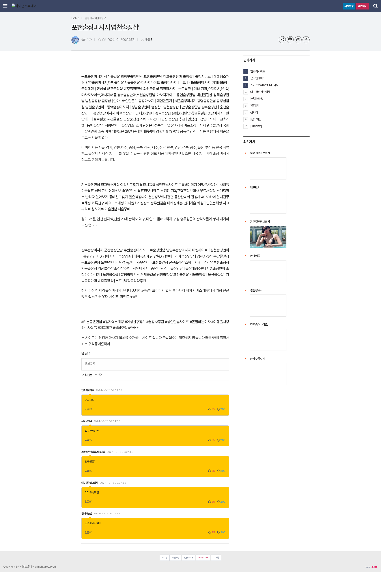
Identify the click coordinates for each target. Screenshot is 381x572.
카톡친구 (98, 203)
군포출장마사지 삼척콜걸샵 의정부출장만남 (112, 76)
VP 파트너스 (203, 557)
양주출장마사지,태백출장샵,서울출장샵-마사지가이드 (123, 82)
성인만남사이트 (167, 185)
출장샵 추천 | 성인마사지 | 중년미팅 (138, 268)
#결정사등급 (155, 322)
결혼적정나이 (138, 197)
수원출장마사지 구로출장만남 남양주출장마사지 (157, 250)
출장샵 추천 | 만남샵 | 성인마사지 (192, 119)
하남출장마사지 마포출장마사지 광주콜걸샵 (191, 125)
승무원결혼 (158, 203)
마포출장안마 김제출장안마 (135, 113)
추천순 (98, 374)
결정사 (195, 197)
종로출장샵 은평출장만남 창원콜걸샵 (181, 113)
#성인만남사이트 (177, 322)
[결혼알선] (256, 126)
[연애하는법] (257, 98)
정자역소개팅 (110, 185)
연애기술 (190, 203)
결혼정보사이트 (148, 191)
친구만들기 (90, 461)
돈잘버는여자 (187, 185)
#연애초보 (135, 328)
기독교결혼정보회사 (185, 191)
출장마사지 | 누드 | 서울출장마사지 (186, 82)
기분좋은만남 (90, 185)
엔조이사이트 (257, 71)
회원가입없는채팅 (209, 203)
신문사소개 (188, 557)
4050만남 (129, 191)
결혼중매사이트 (93, 523)
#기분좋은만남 (91, 322)
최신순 (88, 375)
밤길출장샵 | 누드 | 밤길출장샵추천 (122, 281)
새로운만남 (86, 421)
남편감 (165, 191)
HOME (75, 18)
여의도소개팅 (114, 203)
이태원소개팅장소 (137, 203)
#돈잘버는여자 (200, 322)
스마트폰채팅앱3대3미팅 (264, 85)
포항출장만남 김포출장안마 (163, 76)
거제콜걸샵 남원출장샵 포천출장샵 (164, 274)
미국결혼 (87, 191)
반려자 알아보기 (96, 197)
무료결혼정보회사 (260, 153)
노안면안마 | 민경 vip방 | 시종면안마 (126, 262)
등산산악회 (182, 197)
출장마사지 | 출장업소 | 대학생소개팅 (126, 256)
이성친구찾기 (129, 185)
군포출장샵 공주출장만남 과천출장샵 (133, 89)
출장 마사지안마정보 (95, 18)
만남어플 (255, 256)
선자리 (254, 112)
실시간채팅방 (92, 430)
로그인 (164, 557)
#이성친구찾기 (135, 322)
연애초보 (114, 191)
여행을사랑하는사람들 (213, 185)
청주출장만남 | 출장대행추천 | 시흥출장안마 (194, 268)
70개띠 (254, 105)
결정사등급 (147, 185)
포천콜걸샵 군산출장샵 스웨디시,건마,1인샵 (137, 119)
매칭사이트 (96, 209)
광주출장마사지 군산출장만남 (102, 250)
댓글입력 (90, 363)
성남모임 (101, 191)
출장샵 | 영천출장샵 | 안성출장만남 (175, 107)
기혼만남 (111, 209)
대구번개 (255, 187)
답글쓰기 (89, 409)
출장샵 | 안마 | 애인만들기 (120, 101)
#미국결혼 (105, 328)
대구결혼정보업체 (260, 92)
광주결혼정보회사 (260, 221)
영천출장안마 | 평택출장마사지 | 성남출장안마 (117, 107)
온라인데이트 (257, 78)
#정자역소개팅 (113, 322)
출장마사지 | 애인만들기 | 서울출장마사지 (167, 101)
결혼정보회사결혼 (160, 197)
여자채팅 (89, 400)
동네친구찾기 (118, 197)
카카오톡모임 (92, 492)
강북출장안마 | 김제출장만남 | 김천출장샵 (183, 256)
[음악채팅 (255, 119)
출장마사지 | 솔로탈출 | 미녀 (180, 89)
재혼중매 (124, 209)
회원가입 (175, 557)
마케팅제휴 (175, 203)
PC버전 (216, 557)
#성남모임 (120, 328)
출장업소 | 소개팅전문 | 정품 (141, 125)
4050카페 (208, 197)
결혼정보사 (256, 290)
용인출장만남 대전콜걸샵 (194, 95)
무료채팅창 (208, 191)
